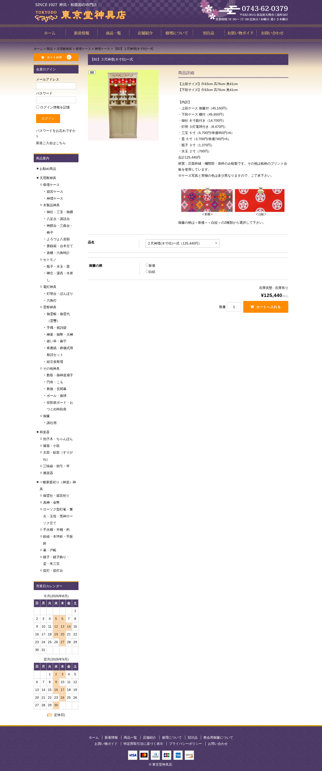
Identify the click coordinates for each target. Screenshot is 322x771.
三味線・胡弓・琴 (56, 466)
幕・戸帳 (49, 550)
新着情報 (111, 737)
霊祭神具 (49, 307)
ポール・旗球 (56, 396)
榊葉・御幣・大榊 (60, 334)
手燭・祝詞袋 (56, 328)
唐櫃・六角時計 (58, 253)
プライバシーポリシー (185, 743)
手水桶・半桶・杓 (56, 529)
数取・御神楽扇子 (60, 375)
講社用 (52, 423)
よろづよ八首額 (58, 239)
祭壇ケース (51, 185)
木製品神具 (51, 205)
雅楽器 (48, 473)
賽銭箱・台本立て (60, 246)
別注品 (193, 737)
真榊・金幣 (51, 502)
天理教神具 (48, 178)
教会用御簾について (218, 737)
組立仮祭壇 (55, 362)
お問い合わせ (218, 743)
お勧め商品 (48, 169)
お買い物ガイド (106, 743)
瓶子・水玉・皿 (58, 266)
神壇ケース (55, 198)
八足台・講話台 (58, 219)
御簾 (46, 416)
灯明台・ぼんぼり (60, 294)
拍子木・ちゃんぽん (58, 439)
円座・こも (55, 382)
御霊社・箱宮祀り (56, 495)
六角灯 (52, 300)
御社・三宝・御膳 (60, 212)
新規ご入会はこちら (51, 143)
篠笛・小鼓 (51, 446)
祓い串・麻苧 (56, 341)
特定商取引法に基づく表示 (143, 743)
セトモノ (49, 259)
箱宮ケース (55, 191)
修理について (172, 737)
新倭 (152, 265)
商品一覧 (130, 737)
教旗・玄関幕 (56, 389)
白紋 (152, 272)
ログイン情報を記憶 (54, 107)
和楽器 (45, 432)
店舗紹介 (149, 737)
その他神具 (51, 368)
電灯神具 (49, 287)
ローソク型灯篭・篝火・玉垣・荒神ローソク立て (58, 516)
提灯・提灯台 (53, 570)
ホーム (94, 737)
